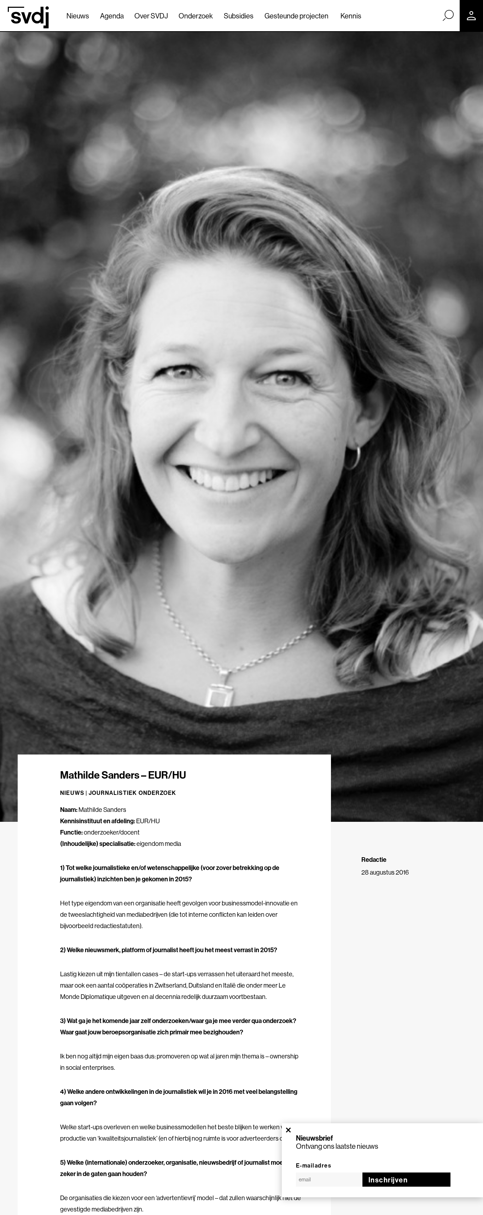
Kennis (351, 15)
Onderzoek (196, 15)
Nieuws (77, 15)
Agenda (112, 15)
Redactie (373, 859)
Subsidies (239, 15)
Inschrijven (388, 1179)
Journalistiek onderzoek (132, 792)
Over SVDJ (151, 15)
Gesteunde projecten (296, 15)
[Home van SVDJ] (28, 17)
